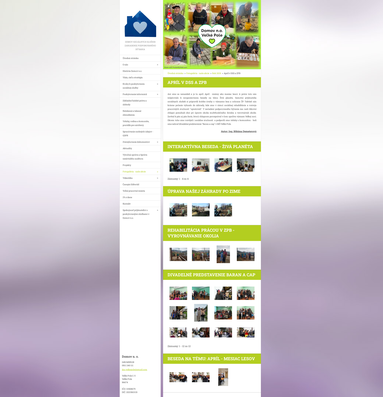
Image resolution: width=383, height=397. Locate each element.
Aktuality (127, 148)
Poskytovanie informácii (135, 94)
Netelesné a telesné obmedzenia (132, 112)
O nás (125, 64)
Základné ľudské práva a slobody (135, 102)
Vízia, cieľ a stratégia (133, 77)
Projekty (127, 165)
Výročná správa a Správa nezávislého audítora (135, 156)
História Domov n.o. (132, 71)
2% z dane (127, 197)
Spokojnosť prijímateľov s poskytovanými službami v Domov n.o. (136, 214)
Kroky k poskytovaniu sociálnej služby (134, 85)
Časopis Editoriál (131, 184)
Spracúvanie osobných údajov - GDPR (138, 133)
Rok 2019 (216, 73)
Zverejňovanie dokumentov (136, 141)
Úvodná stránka (131, 58)
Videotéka (128, 178)
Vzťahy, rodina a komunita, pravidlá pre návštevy (136, 123)
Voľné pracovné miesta (134, 190)
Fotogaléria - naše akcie (134, 171)
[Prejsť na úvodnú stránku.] (140, 20)
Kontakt (127, 203)
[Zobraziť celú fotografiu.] (178, 165)
